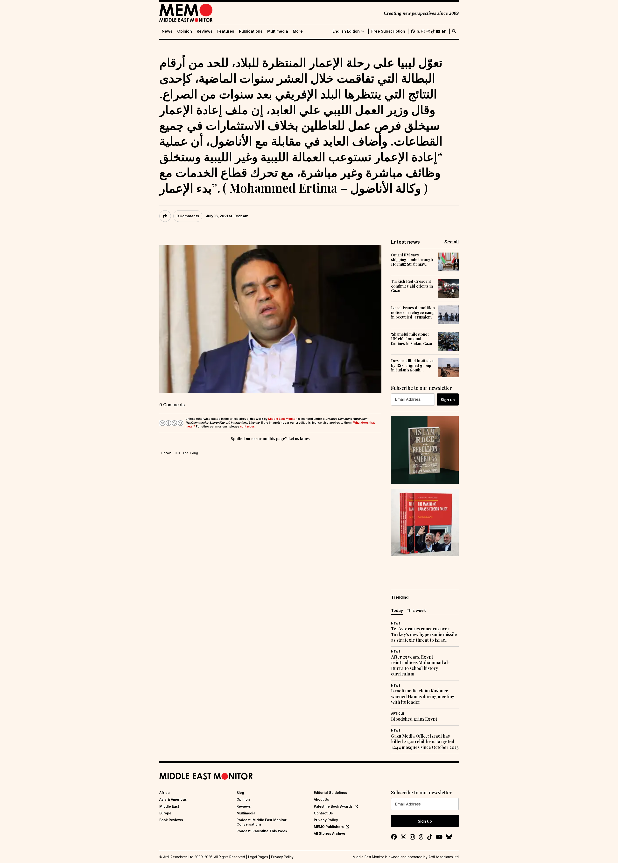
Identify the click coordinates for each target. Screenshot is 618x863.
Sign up (448, 399)
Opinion (184, 31)
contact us (247, 426)
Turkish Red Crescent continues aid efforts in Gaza (412, 286)
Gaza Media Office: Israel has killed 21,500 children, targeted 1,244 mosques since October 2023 (425, 741)
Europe (165, 813)
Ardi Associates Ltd (443, 857)
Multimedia (277, 31)
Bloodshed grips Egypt (414, 719)
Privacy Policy (326, 820)
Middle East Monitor (282, 419)
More (298, 31)
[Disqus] (270, 508)
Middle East (169, 806)
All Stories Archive (329, 833)
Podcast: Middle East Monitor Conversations (262, 822)
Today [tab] (397, 610)
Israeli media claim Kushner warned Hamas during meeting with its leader (423, 696)
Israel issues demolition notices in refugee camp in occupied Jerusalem (413, 312)
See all (451, 241)
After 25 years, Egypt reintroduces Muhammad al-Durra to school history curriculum (420, 665)
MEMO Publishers (329, 827)
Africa (164, 792)
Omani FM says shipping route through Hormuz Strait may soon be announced (412, 260)
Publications (250, 31)
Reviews (204, 31)
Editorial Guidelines (330, 792)
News (167, 31)
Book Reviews (171, 820)
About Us (321, 799)
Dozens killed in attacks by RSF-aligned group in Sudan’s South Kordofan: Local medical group (412, 365)
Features (225, 31)
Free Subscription (388, 31)
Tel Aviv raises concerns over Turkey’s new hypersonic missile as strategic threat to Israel (424, 634)
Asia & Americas (173, 799)
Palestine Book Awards (333, 806)
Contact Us (323, 813)
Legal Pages (258, 857)
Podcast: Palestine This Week (262, 831)
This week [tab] (416, 610)
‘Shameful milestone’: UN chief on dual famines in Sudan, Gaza (411, 339)
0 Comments (187, 216)
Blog (240, 792)
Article (397, 713)
